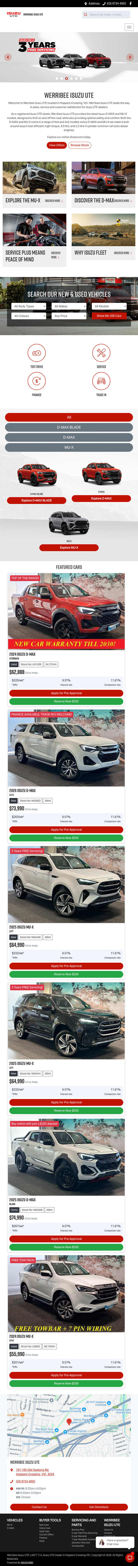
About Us (108, 1529)
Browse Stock (80, 145)
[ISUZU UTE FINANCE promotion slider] (76, 78)
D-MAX (69, 437)
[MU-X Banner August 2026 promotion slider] (61, 78)
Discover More (52, 200)
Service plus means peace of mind (25, 255)
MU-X (69, 447)
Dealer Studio (27, 1562)
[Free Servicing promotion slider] (66, 78)
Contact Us (39, 1507)
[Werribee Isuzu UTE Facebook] (131, 3)
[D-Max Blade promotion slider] (71, 78)
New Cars (44, 1524)
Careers (108, 1533)
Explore (37, 500)
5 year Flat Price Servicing (84, 1533)
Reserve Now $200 (66, 701)
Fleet (41, 1541)
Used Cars (44, 1531)
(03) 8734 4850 (116, 3)
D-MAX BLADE (69, 427)
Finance (43, 1537)
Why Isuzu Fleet (91, 252)
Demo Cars (44, 1528)
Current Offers (46, 1534)
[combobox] (106, 14)
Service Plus (78, 1529)
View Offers (57, 145)
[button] (129, 27)
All (69, 417)
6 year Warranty (79, 1536)
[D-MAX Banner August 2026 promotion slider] (57, 78)
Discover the (94, 200)
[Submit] (86, 14)
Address (94, 3)
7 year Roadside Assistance (85, 1539)
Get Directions (98, 1507)
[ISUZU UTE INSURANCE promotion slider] (81, 78)
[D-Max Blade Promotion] (69, 57)
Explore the (23, 200)
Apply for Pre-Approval (66, 693)
